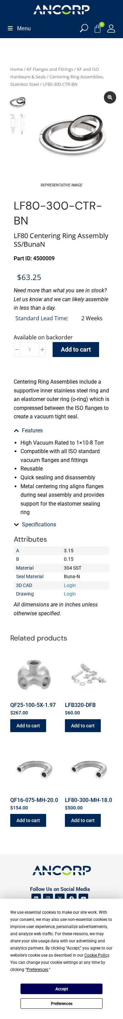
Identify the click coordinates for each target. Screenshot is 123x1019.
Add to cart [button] (28, 725)
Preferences (61, 1003)
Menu (24, 28)
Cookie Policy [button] (96, 955)
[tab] (61, 430)
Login (70, 585)
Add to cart (76, 349)
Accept (61, 989)
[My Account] (111, 28)
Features (32, 430)
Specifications (39, 524)
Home (16, 69)
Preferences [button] (37, 969)
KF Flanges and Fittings (50, 69)
